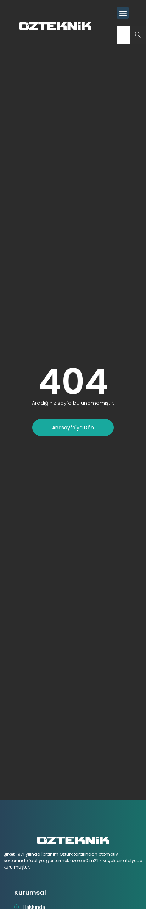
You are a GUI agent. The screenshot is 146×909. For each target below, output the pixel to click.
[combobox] (123, 35)
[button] (123, 13)
